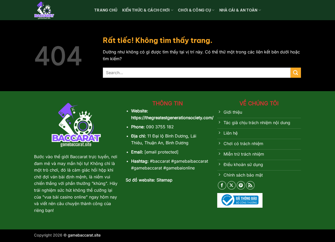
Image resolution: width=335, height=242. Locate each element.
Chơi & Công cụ (194, 10)
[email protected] (161, 152)
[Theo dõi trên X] (231, 185)
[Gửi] (296, 73)
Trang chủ (106, 10)
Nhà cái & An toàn (238, 10)
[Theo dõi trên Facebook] (222, 185)
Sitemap (164, 180)
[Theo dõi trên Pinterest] (241, 185)
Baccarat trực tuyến (89, 156)
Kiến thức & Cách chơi (146, 10)
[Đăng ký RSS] (250, 185)
